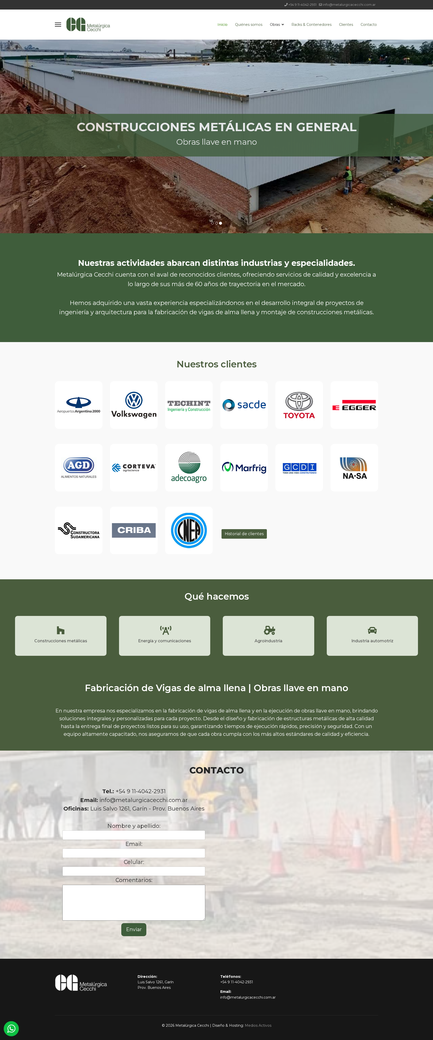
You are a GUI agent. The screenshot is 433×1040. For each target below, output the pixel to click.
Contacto (369, 24)
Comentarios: (134, 880)
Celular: (134, 862)
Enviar (134, 929)
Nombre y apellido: (133, 826)
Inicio (223, 24)
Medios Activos (258, 1025)
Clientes (346, 24)
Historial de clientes (244, 533)
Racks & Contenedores (311, 24)
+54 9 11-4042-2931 (302, 5)
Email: (133, 844)
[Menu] (58, 25)
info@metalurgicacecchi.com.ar (349, 5)
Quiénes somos (248, 24)
